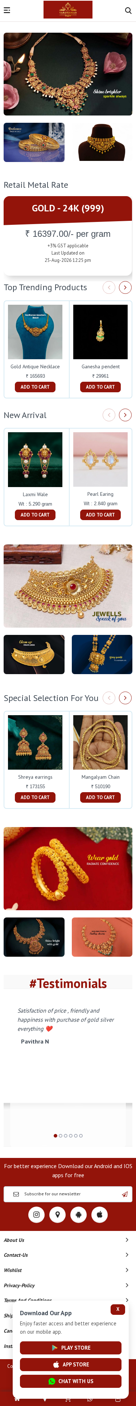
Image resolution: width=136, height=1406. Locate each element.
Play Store (76, 1347)
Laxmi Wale (35, 494)
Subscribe (125, 1194)
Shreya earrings (35, 777)
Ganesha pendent (101, 366)
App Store (76, 1364)
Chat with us (75, 1381)
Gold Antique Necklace (35, 366)
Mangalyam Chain (101, 777)
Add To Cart (35, 387)
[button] (55, 1136)
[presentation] (109, 287)
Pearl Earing (100, 494)
